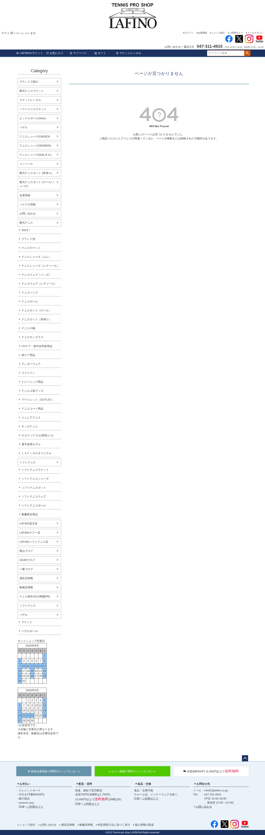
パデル (23, 127)
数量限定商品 (30, 514)
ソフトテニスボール (34, 505)
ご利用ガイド (236, 32)
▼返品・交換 (143, 783)
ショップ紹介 (218, 32)
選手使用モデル (31, 444)
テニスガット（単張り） (36, 319)
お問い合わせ (27, 213)
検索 (247, 53)
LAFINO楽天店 (28, 523)
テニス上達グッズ (32, 390)
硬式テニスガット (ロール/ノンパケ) (37, 184)
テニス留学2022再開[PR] (34, 596)
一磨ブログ (26, 569)
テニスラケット (31, 247)
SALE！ (26, 230)
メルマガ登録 (27, 204)
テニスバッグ (30, 292)
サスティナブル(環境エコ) (37, 435)
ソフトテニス (27, 462)
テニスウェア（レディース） (39, 283)
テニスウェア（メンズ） (36, 274)
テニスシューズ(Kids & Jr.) (35, 154)
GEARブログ (27, 560)
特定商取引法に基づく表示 (114, 824)
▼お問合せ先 (202, 783)
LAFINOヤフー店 (29, 532)
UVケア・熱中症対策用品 (37, 346)
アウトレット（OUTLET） (38, 399)
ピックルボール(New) (32, 118)
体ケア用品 (28, 355)
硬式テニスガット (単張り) (35, 172)
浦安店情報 (26, 578)
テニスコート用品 (32, 408)
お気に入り (56, 53)
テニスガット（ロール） (36, 310)
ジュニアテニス (31, 417)
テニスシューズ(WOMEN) (35, 145)
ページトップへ (245, 758)
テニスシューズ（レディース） (41, 265)
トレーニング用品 (32, 381)
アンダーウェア (31, 363)
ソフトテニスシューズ (35, 478)
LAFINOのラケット (31, 53)
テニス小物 (28, 328)
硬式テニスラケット (31, 90)
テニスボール (30, 301)
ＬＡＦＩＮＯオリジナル (36, 453)
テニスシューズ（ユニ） (36, 256)
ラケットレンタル (130, 53)
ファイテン (28, 372)
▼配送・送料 (84, 783)
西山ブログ (26, 550)
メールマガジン (255, 32)
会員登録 (202, 32)
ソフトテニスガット (34, 487)
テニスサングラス (32, 337)
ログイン (189, 32)
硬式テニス (26, 222)
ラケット (27, 622)
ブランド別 (28, 238)
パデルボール (30, 631)
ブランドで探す (28, 81)
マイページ (80, 53)
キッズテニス (30, 426)
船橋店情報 (26, 587)
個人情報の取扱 (144, 824)
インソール (26, 163)
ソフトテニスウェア (34, 496)
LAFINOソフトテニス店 (33, 541)
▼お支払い (23, 783)
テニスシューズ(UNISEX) (34, 136)
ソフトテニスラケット (33, 109)
